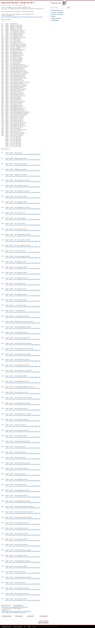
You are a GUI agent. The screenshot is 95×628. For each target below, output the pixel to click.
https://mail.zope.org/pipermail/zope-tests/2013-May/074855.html (22, 290)
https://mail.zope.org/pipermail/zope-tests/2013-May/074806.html (22, 415)
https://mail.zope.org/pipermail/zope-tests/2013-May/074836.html (22, 344)
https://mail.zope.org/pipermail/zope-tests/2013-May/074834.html (22, 301)
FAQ (25, 626)
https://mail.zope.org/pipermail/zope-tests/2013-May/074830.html (22, 317)
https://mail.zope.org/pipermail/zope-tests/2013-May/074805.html (22, 225)
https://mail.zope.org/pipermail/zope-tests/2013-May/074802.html (22, 312)
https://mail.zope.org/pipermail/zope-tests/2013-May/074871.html (22, 404)
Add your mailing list (17, 626)
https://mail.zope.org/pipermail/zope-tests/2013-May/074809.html (22, 420)
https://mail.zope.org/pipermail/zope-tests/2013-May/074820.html (22, 252)
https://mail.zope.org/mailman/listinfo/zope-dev (14, 607)
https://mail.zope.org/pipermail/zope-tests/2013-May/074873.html (22, 388)
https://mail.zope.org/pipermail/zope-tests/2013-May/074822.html (22, 480)
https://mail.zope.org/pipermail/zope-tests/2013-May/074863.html (22, 350)
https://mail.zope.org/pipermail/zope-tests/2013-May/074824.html (22, 186)
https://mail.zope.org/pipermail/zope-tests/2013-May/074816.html (22, 306)
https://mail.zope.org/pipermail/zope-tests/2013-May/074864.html (22, 371)
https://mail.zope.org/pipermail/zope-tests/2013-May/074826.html (22, 437)
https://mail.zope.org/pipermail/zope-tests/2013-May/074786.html (22, 464)
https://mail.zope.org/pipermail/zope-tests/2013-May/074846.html (22, 328)
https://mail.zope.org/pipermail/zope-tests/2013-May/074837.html (22, 322)
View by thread (19, 616)
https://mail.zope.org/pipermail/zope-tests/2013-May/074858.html (22, 410)
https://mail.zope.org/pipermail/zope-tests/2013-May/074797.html (22, 165)
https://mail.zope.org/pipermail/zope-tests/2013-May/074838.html (22, 214)
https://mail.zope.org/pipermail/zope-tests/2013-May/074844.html (22, 230)
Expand (53, 16)
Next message (43, 616)
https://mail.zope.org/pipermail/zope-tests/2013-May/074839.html (22, 556)
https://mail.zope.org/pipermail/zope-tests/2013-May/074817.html (22, 594)
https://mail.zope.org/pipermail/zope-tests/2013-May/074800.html (22, 366)
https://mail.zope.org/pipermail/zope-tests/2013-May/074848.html (22, 268)
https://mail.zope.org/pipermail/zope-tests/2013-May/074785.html (22, 529)
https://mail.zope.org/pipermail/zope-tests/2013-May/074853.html (22, 584)
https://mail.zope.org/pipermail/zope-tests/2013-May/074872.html (22, 545)
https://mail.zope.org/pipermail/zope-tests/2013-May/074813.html (22, 279)
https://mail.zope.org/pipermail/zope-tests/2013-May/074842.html (22, 513)
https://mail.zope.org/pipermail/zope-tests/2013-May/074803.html (22, 361)
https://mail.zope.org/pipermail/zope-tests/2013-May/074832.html (22, 540)
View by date (30, 616)
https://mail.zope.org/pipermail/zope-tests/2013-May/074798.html (22, 170)
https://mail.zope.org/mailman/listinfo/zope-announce (16, 611)
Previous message (7, 616)
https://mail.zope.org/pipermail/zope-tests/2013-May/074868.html (22, 491)
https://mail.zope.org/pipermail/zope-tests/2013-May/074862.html (22, 567)
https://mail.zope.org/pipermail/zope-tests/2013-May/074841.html (22, 431)
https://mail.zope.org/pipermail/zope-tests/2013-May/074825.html (22, 284)
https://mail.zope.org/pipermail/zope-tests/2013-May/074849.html (22, 273)
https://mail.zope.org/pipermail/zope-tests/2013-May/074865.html (22, 573)
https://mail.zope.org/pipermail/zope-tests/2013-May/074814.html (22, 393)
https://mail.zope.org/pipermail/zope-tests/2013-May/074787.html (22, 339)
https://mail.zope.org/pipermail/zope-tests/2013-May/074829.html (22, 448)
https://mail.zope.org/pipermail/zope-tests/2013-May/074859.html (22, 399)
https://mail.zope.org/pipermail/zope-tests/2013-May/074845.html (22, 589)
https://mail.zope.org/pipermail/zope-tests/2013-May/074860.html (22, 382)
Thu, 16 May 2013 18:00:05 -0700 (19, 5)
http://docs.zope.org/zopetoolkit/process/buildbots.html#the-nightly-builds (22, 16)
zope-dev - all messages (57, 12)
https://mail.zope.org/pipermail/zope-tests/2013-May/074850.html (22, 535)
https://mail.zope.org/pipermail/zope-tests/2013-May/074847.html (22, 246)
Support (29, 626)
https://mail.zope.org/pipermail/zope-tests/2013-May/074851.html (22, 562)
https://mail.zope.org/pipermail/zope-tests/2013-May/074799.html (22, 176)
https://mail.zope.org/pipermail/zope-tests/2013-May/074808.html (22, 192)
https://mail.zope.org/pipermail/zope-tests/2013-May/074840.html (22, 426)
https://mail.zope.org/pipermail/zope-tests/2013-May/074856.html (22, 219)
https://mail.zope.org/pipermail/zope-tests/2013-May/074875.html (22, 208)
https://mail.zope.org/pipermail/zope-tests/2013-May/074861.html (22, 197)
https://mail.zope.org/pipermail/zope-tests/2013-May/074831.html (22, 257)
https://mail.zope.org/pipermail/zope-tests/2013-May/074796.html (22, 159)
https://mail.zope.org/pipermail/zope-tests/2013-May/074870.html (22, 551)
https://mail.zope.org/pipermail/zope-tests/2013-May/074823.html (22, 442)
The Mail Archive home (57, 10)
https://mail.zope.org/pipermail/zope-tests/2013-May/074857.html (22, 524)
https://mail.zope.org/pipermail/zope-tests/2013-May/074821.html (22, 486)
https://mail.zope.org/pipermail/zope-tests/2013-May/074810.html (22, 295)
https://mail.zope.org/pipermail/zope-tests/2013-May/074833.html (22, 458)
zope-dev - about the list (57, 14)
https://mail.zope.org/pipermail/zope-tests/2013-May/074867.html (22, 154)
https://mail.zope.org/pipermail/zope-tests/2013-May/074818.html (22, 333)
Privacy (34, 626)
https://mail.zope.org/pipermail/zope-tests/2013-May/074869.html (22, 453)
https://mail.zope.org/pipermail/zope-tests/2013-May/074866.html (22, 377)
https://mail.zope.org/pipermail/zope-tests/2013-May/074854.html (22, 600)
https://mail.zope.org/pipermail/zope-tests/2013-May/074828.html (22, 475)
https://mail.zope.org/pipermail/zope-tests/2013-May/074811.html (22, 355)
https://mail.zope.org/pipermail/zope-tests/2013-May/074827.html (22, 469)
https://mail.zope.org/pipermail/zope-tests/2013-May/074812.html (22, 507)
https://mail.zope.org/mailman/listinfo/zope (14, 612)
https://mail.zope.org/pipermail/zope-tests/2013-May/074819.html (22, 502)
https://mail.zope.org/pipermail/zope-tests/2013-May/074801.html (22, 181)
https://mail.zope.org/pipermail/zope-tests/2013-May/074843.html (22, 235)
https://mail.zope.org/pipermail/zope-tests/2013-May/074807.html (22, 203)
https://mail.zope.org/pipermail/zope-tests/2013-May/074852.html (22, 263)
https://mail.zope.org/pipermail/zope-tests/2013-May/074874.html (22, 497)
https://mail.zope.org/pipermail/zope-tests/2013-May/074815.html (22, 578)
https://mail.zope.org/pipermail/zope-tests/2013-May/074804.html (22, 518)
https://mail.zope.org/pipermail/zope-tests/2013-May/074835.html (22, 241)
